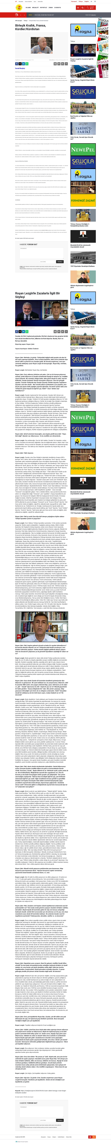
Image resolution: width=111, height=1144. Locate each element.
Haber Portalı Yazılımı (23, 1141)
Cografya (57, 7)
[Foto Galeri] (95, 1)
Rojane (28, 7)
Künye (49, 1137)
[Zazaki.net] (19, 7)
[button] (58, 63)
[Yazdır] (55, 63)
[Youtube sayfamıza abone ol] (90, 1136)
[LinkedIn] (23, 63)
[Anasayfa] (16, 1)
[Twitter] (20, 63)
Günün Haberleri (28, 1)
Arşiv (35, 1)
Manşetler (21, 1)
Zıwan (51, 7)
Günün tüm (90, 15)
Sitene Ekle (40, 1)
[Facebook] (16, 63)
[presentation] (21, 15)
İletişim (54, 1137)
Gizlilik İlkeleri (61, 1137)
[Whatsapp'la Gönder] (26, 63)
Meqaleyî (35, 7)
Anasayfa (19, 20)
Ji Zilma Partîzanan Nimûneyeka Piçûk (45, 15)
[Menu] (78, 7)
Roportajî (43, 7)
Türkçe (25, 20)
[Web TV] (91, 1)
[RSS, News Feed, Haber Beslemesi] (94, 1136)
